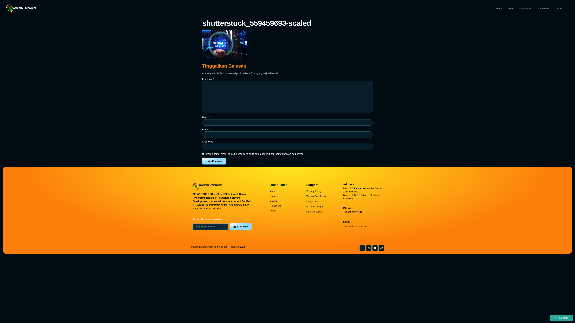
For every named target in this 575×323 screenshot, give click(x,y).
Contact (559, 8)
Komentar (208, 79)
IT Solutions (543, 8)
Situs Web (207, 141)
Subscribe (242, 226)
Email (206, 129)
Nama (206, 117)
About (510, 8)
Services (523, 8)
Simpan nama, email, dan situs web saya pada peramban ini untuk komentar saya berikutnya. (254, 154)
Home (499, 8)
